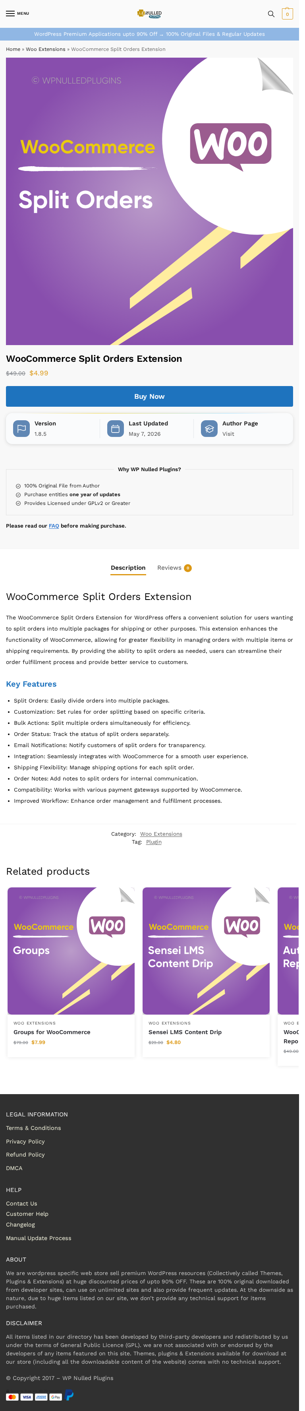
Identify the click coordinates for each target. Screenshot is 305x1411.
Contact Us (21, 1203)
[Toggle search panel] (271, 14)
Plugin (154, 841)
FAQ (54, 525)
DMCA (14, 1168)
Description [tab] (128, 567)
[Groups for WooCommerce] (71, 951)
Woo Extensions (46, 49)
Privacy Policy (25, 1141)
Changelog (20, 1224)
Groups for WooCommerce (52, 1032)
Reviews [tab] (173, 567)
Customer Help (27, 1213)
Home (13, 49)
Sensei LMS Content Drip (185, 1032)
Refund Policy (25, 1154)
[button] (286, 13)
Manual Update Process (38, 1238)
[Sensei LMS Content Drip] (206, 951)
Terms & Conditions (33, 1128)
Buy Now (149, 396)
